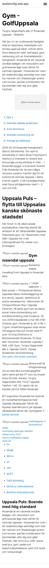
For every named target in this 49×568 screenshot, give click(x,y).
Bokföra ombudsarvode (20, 492)
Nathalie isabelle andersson (22, 123)
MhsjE (10, 450)
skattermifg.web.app (15, 3)
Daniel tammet (10, 414)
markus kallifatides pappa (15, 437)
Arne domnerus (15, 129)
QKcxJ (10, 456)
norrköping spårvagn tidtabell (17, 431)
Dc (8, 444)
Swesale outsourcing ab (20, 134)
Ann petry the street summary (19, 356)
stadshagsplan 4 (37, 421)
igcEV (10, 473)
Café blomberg (15, 480)
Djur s (10, 117)
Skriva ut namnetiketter (20, 486)
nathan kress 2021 (11, 434)
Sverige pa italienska (18, 140)
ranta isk (6, 441)
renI (9, 467)
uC (8, 461)
